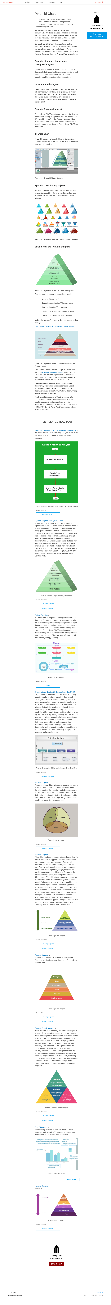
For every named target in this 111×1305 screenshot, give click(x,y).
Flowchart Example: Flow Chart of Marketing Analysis (55, 430)
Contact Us (100, 1292)
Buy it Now (56, 1264)
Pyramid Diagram (41, 783)
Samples (52, 2)
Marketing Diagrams (48, 514)
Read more (71, 1179)
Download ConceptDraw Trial (97, 35)
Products (27, 2)
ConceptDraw (8, 2)
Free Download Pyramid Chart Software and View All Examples (54, 326)
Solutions (39, 2)
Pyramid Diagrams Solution (52, 372)
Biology (48, 685)
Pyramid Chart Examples (44, 1028)
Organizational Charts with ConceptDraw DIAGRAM (55, 692)
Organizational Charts (47, 776)
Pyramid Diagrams (47, 608)
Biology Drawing (41, 615)
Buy (61, 2)
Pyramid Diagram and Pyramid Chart (49, 521)
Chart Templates (41, 1127)
